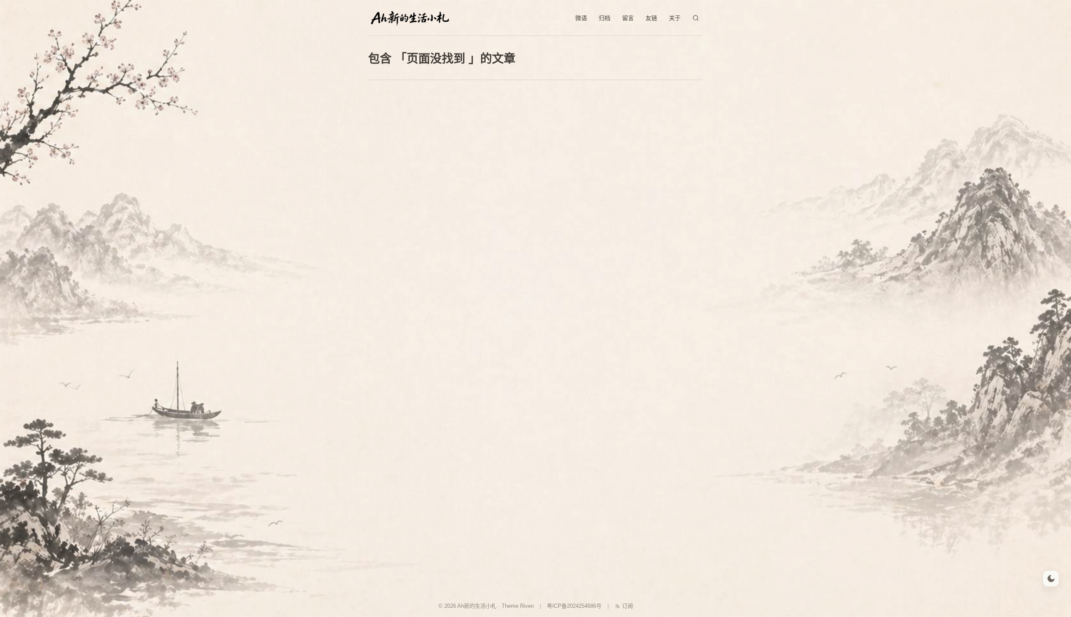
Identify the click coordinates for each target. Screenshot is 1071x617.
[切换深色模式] (1051, 578)
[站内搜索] (696, 18)
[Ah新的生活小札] (410, 18)
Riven (527, 606)
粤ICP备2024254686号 (574, 606)
